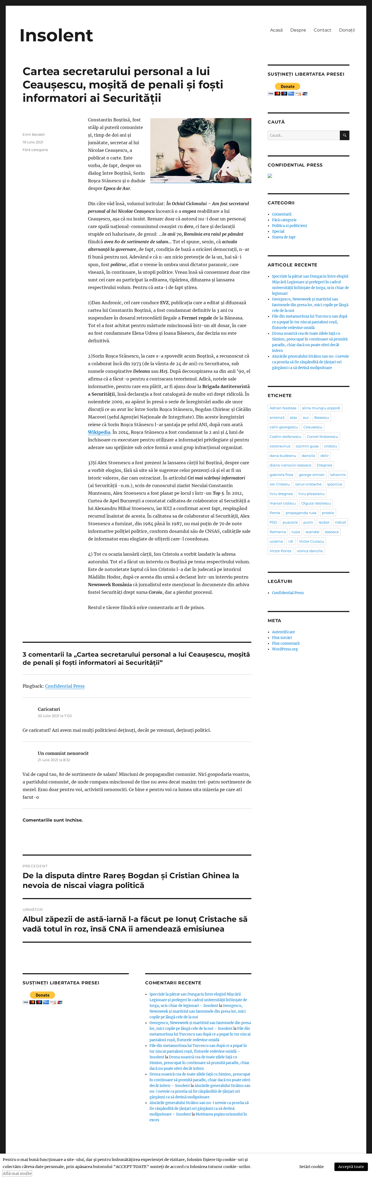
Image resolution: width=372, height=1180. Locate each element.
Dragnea (324, 465)
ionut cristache (308, 484)
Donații (347, 30)
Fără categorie (35, 150)
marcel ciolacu (283, 503)
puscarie (290, 522)
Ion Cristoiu (280, 484)
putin (308, 522)
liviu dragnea (281, 493)
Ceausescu (312, 427)
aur (306, 417)
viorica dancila (310, 551)
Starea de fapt (283, 237)
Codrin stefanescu (285, 436)
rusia (295, 532)
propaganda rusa (301, 513)
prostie (328, 513)
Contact (322, 30)
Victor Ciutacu (311, 541)
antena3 (277, 417)
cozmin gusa (307, 446)
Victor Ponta (280, 551)
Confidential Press (65, 686)
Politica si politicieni (289, 225)
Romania (278, 532)
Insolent (56, 35)
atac (293, 417)
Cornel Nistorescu (322, 436)
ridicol (340, 522)
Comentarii (281, 214)
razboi (324, 522)
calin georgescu (284, 427)
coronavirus (280, 446)
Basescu (321, 417)
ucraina (276, 541)
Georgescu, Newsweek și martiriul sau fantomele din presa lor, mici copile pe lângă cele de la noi (198, 1011)
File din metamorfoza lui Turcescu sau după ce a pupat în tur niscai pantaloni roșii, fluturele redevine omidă (200, 1034)
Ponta (275, 513)
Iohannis (338, 474)
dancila (308, 455)
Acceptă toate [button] (351, 1166)
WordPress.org (285, 649)
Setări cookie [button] (311, 1166)
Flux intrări (282, 637)
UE (291, 541)
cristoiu (330, 446)
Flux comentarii (286, 643)
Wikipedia (99, 432)
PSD (273, 522)
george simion (312, 474)
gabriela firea (281, 474)
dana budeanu (283, 455)
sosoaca (332, 532)
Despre (298, 30)
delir (325, 455)
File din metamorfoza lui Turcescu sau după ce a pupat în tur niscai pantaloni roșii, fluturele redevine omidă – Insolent (198, 1051)
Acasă (276, 30)
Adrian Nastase (283, 408)
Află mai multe (17, 1173)
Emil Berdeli (34, 134)
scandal (312, 532)
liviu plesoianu (311, 493)
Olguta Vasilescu (316, 503)
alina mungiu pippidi (321, 408)
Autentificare (283, 632)
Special (278, 231)
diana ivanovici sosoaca (290, 465)
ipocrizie (334, 484)
